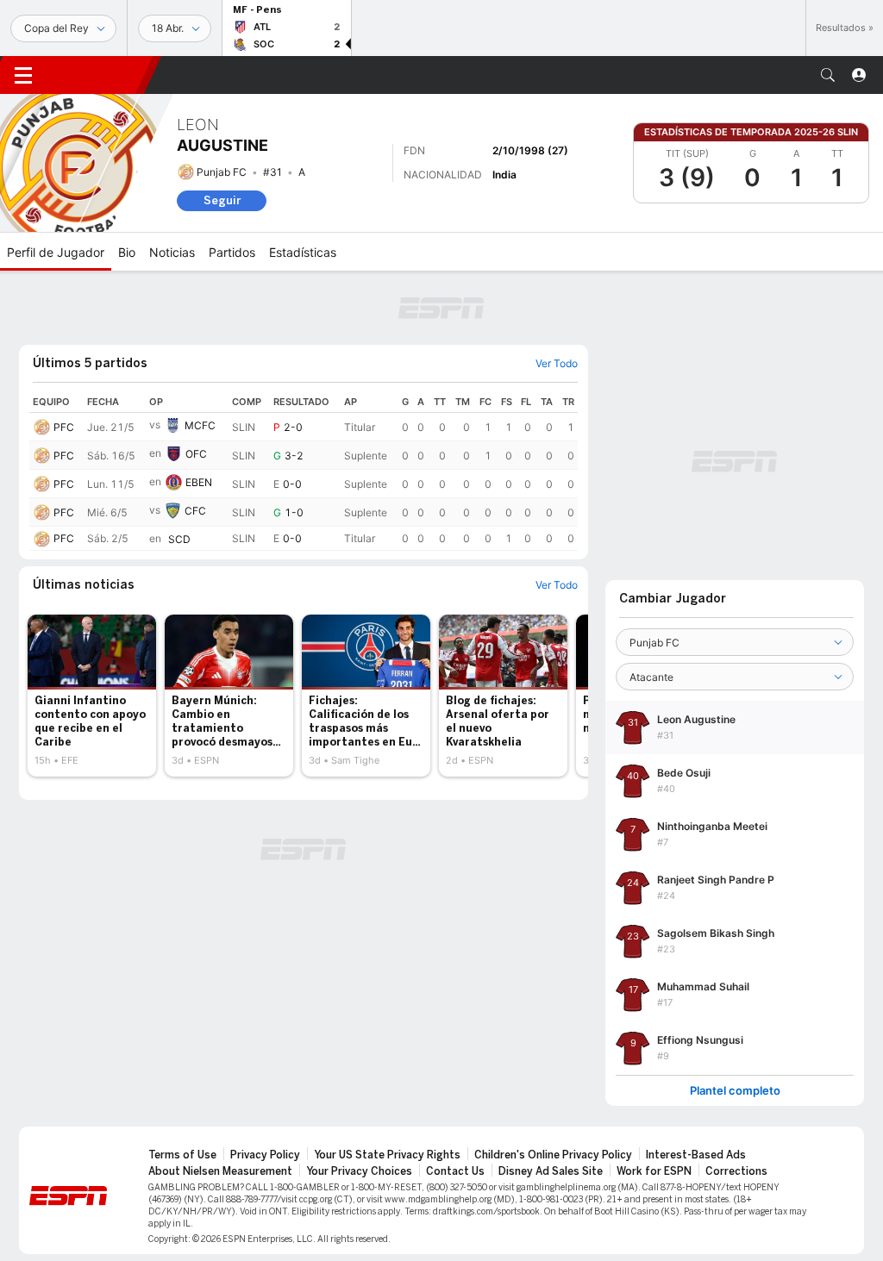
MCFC (200, 425)
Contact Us (455, 1171)
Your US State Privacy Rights (387, 1155)
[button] (828, 75)
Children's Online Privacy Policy (553, 1155)
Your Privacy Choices (359, 1171)
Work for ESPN (654, 1171)
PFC (63, 427)
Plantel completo (735, 1090)
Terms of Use (182, 1155)
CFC (195, 510)
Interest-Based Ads (696, 1155)
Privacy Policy (265, 1155)
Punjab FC (222, 171)
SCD (179, 539)
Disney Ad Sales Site (550, 1171)
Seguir (222, 200)
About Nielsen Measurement (220, 1171)
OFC (196, 453)
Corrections (736, 1171)
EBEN (198, 482)
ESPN (99, 75)
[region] (303, 471)
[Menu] (23, 75)
